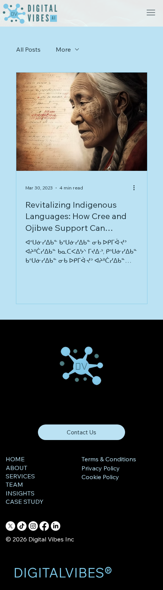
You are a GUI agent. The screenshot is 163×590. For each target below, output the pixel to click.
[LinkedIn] (55, 526)
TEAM (14, 484)
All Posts (28, 49)
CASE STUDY (25, 501)
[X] (10, 526)
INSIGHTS (20, 493)
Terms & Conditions (109, 459)
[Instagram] (33, 526)
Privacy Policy (101, 468)
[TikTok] (22, 526)
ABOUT (16, 468)
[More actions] (136, 187)
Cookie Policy (100, 477)
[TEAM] (48, 484)
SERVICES (20, 476)
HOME (15, 459)
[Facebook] (44, 526)
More (63, 49)
